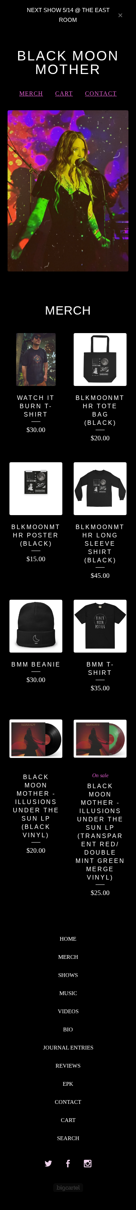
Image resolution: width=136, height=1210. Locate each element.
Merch (31, 93)
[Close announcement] (120, 15)
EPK (68, 1084)
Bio (68, 1029)
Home (68, 939)
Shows (68, 975)
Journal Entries (68, 1048)
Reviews (68, 1066)
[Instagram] (87, 1164)
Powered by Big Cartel (68, 1187)
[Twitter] (48, 1164)
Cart (64, 93)
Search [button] (68, 1138)
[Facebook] (68, 1164)
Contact (101, 93)
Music (68, 993)
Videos (68, 1011)
